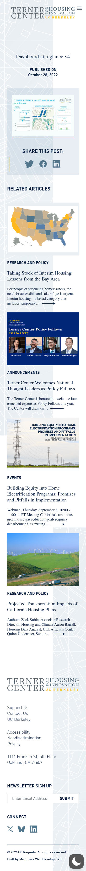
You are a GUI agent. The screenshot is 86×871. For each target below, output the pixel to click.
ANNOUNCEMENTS (23, 372)
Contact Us (17, 713)
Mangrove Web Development (41, 859)
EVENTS (14, 477)
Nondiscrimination (24, 737)
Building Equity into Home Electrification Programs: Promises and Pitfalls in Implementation (41, 494)
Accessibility (18, 732)
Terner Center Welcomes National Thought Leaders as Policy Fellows (41, 385)
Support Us (17, 707)
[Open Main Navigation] (79, 9)
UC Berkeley (18, 719)
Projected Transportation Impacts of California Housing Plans (42, 606)
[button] (76, 861)
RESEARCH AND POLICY (27, 262)
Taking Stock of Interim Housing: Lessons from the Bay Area (40, 276)
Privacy (14, 743)
